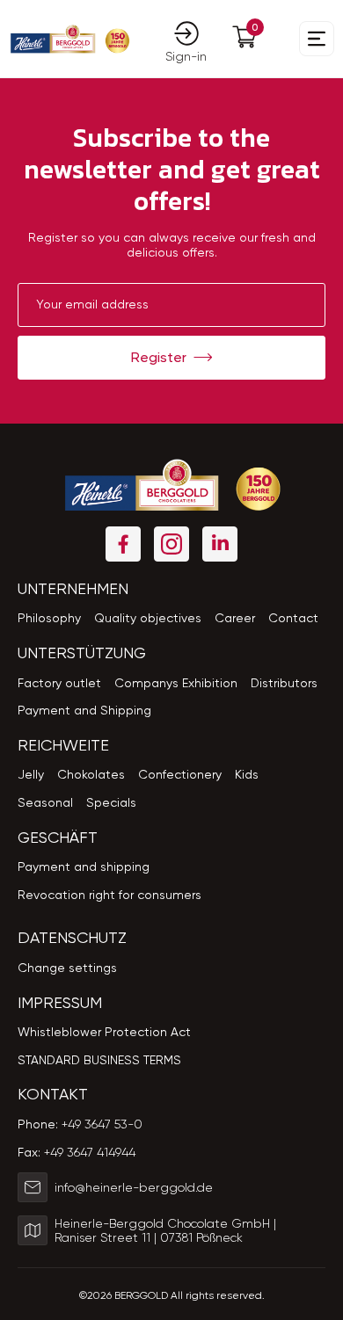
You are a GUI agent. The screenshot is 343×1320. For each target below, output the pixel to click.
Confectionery (180, 774)
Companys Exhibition (175, 683)
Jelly (31, 774)
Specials (111, 802)
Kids (247, 774)
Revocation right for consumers (109, 895)
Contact (293, 618)
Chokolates (91, 774)
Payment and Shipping (84, 710)
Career (235, 618)
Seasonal (45, 802)
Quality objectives (147, 618)
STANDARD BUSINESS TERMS (99, 1060)
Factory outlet (59, 683)
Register (158, 357)
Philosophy (49, 618)
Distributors (284, 683)
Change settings (67, 968)
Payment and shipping (84, 866)
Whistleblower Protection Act (104, 1032)
